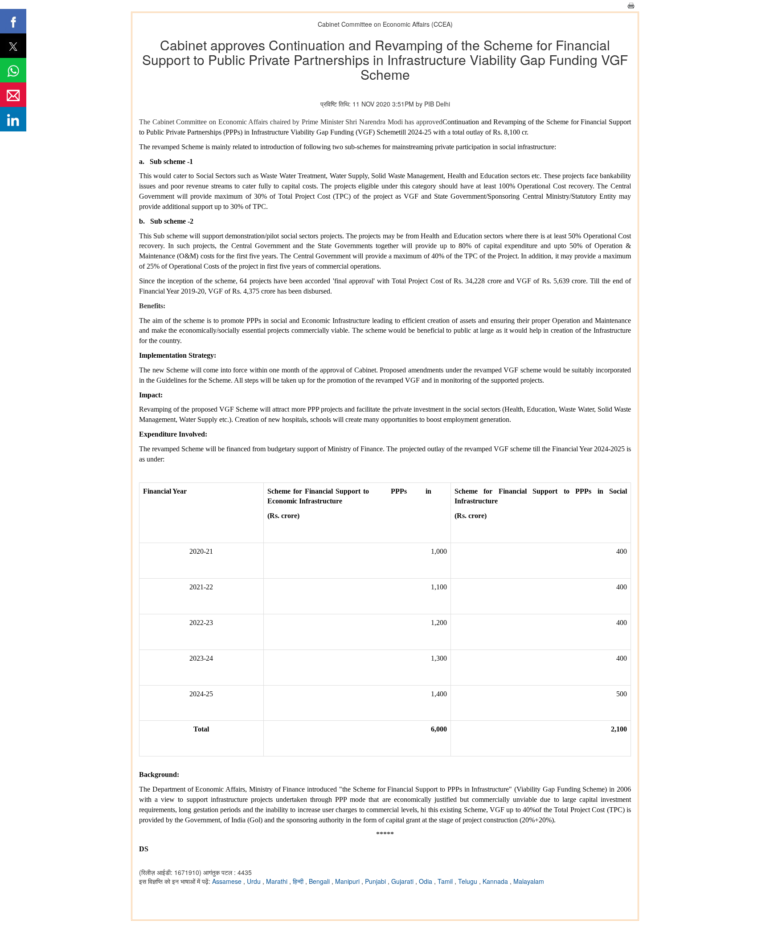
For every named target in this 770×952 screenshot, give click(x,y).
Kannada (496, 881)
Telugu (468, 881)
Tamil (446, 881)
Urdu (254, 881)
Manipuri (348, 881)
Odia (426, 881)
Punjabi (376, 881)
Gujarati (403, 881)
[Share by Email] (13, 94)
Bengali (320, 881)
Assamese (227, 881)
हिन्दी (299, 881)
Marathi (277, 881)
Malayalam (528, 881)
